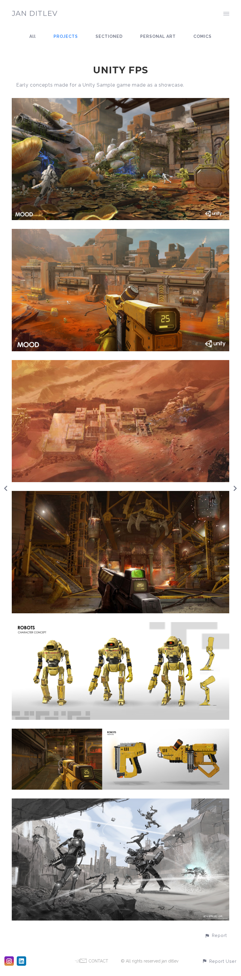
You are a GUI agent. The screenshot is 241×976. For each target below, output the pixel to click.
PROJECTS (65, 36)
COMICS (202, 36)
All (32, 36)
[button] (215, 935)
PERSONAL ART (158, 36)
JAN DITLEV (35, 13)
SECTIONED (109, 36)
